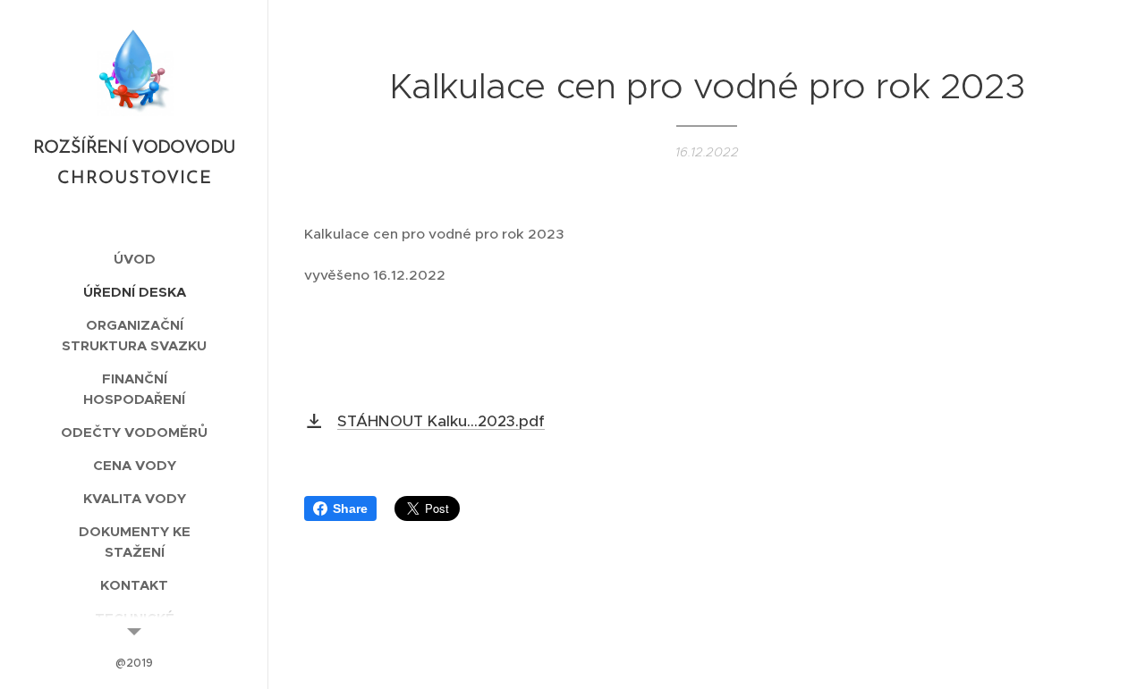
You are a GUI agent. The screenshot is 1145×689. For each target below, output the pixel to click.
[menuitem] (134, 258)
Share (350, 508)
